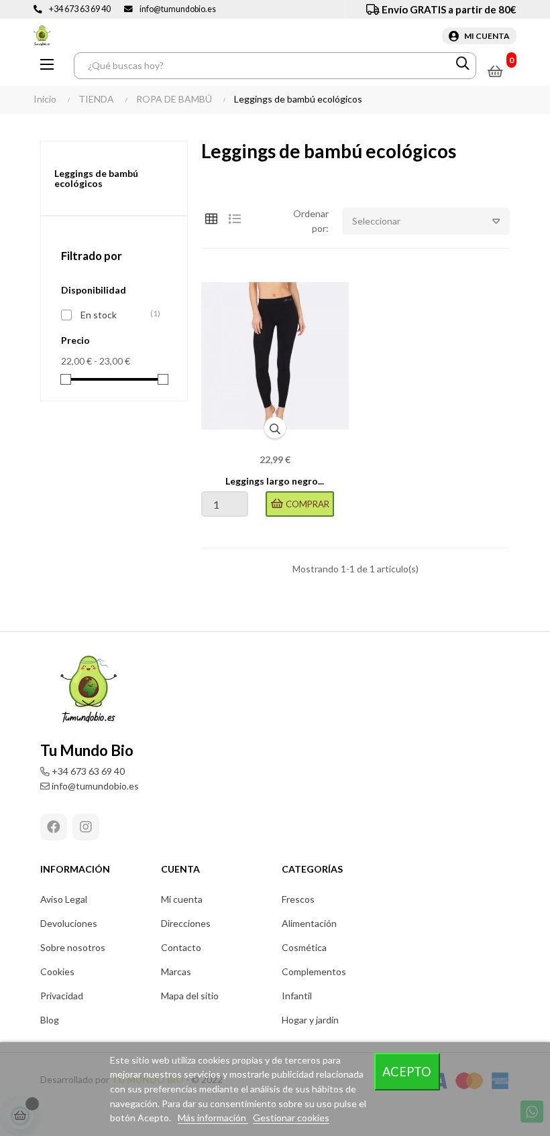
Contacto (181, 947)
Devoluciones (68, 923)
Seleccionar (376, 221)
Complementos (314, 971)
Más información (213, 1117)
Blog (49, 1019)
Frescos (298, 899)
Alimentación (309, 923)
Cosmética (304, 947)
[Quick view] (275, 427)
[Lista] (235, 218)
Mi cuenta (182, 899)
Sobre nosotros (72, 947)
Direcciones (186, 923)
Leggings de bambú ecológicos (96, 178)
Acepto (406, 1071)
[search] (463, 66)
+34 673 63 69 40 (80, 9)
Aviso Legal (63, 899)
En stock (116, 314)
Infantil (297, 995)
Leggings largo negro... (274, 481)
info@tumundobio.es (178, 9)
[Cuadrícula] (211, 218)
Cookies (57, 971)
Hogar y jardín (310, 1019)
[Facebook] (53, 827)
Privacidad (61, 995)
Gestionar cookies (291, 1117)
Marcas (176, 971)
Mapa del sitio (190, 995)
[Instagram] (85, 827)
